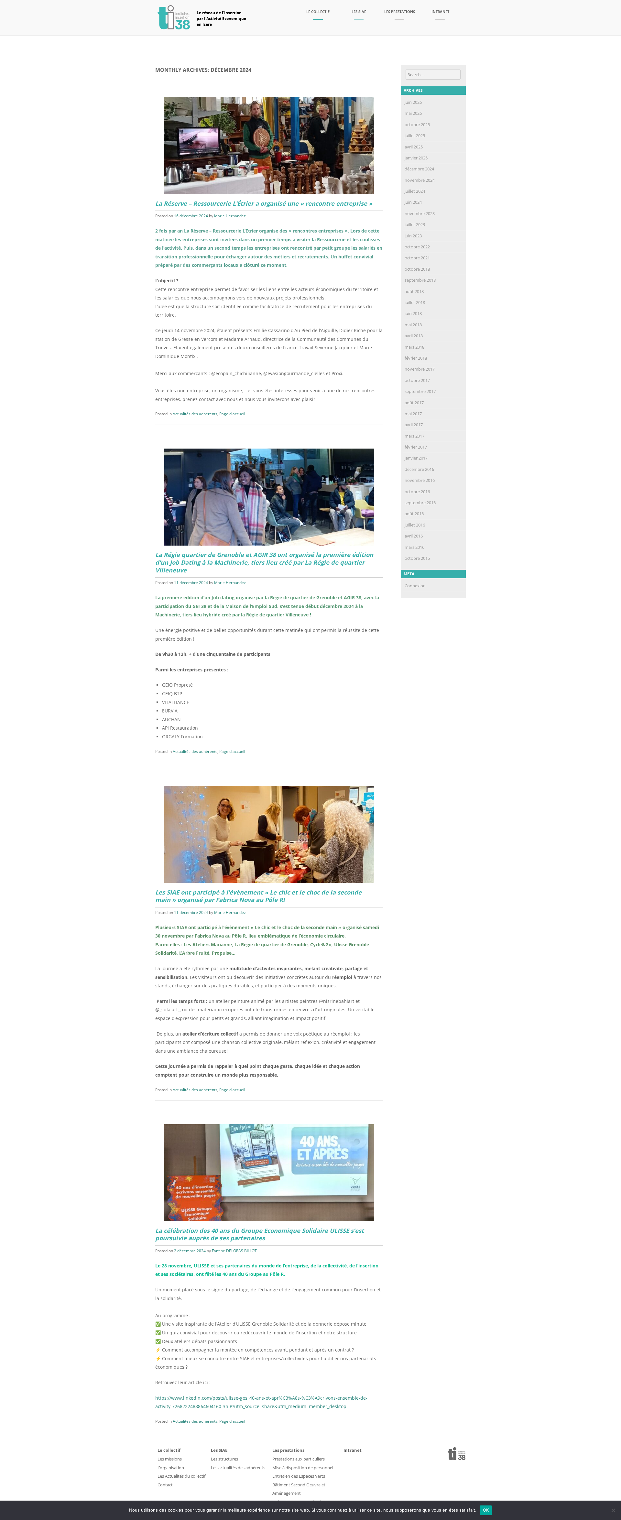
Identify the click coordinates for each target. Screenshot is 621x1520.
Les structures (224, 1459)
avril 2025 (414, 147)
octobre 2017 (417, 380)
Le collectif (318, 11)
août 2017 (414, 403)
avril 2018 (414, 336)
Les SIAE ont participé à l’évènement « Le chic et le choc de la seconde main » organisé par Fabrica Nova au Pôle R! (258, 896)
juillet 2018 (415, 302)
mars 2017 (414, 436)
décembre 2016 (419, 469)
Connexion (415, 586)
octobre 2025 (417, 124)
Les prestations (399, 11)
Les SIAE (359, 11)
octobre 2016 (417, 491)
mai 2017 (413, 414)
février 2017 (416, 447)
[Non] (613, 1510)
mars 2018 (414, 347)
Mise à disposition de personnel (302, 1468)
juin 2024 (413, 202)
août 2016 (414, 513)
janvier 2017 (416, 458)
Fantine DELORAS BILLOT (234, 1251)
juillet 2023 (415, 224)
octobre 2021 (417, 258)
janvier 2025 (416, 158)
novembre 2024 (420, 180)
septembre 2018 (420, 280)
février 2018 (416, 358)
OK (486, 1510)
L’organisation (171, 1468)
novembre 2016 (420, 480)
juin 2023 (413, 236)
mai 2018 (413, 325)
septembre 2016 (420, 502)
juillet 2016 (415, 525)
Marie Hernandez (230, 216)
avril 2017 (414, 425)
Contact (165, 1485)
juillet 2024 (415, 191)
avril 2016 (414, 536)
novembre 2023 (420, 213)
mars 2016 (414, 547)
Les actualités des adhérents (238, 1468)
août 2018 (414, 291)
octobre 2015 (417, 558)
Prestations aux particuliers (298, 1459)
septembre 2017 (420, 391)
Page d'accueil (232, 414)
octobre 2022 (417, 247)
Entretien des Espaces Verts (298, 1476)
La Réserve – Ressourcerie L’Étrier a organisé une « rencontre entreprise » (263, 204)
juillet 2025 (415, 135)
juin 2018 (413, 313)
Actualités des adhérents (195, 414)
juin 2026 (413, 102)
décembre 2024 (419, 169)
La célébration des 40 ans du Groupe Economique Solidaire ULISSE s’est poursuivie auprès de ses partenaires (259, 1235)
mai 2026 (413, 113)
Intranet (440, 11)
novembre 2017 (420, 369)
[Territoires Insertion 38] (174, 27)
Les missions (170, 1459)
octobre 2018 (417, 269)
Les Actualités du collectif (181, 1476)
